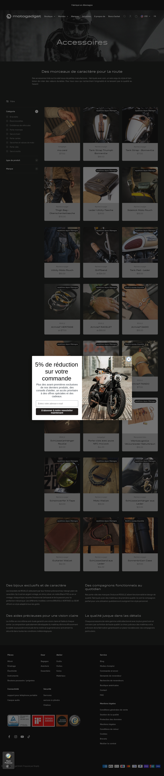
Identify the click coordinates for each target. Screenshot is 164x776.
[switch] (8, 766)
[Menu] (12, 753)
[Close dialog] (128, 359)
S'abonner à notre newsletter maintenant (57, 411)
